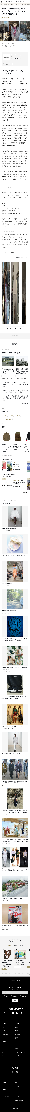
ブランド (4, 1082)
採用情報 (4, 1052)
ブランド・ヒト (23, 1)
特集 (9, 1)
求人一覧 (12, 459)
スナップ (4, 1041)
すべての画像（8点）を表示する (15, 328)
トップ (2, 4)
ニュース (5, 1)
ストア (17, 1)
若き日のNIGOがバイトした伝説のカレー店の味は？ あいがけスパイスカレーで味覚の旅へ (15, 384)
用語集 (16, 1038)
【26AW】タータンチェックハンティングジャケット (6, 448)
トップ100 (4, 1038)
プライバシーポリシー (20, 1052)
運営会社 (4, 1059)
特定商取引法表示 (19, 1100)
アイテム (4, 1086)
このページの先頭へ (16, 980)
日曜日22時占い (5, 1034)
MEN (7, 996)
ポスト (6, 4)
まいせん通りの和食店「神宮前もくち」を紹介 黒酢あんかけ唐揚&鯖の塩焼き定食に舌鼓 (15, 398)
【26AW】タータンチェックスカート (17, 447)
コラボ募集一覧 (6, 476)
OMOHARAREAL (13, 4)
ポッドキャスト (19, 1034)
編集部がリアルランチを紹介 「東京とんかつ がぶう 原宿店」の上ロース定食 (15, 391)
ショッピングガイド (6, 1097)
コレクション (18, 1023)
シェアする (13, 45)
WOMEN (15, 996)
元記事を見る (15, 344)
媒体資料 (4, 1055)
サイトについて (5, 1049)
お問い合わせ (18, 1055)
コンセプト (17, 1086)
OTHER (24, 996)
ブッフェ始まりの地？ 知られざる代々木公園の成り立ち (8, 371)
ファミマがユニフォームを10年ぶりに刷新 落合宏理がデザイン (19, 962)
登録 (15, 1000)
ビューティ (13, 1)
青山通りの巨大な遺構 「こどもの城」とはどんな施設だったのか (22, 371)
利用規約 (17, 1049)
